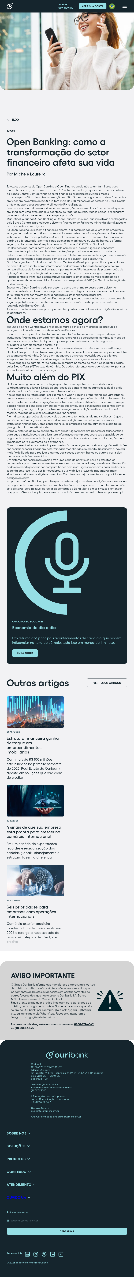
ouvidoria (16, 1197)
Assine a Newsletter (18, 1212)
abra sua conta (92, 6)
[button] (112, 6)
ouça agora (25, 653)
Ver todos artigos (107, 682)
